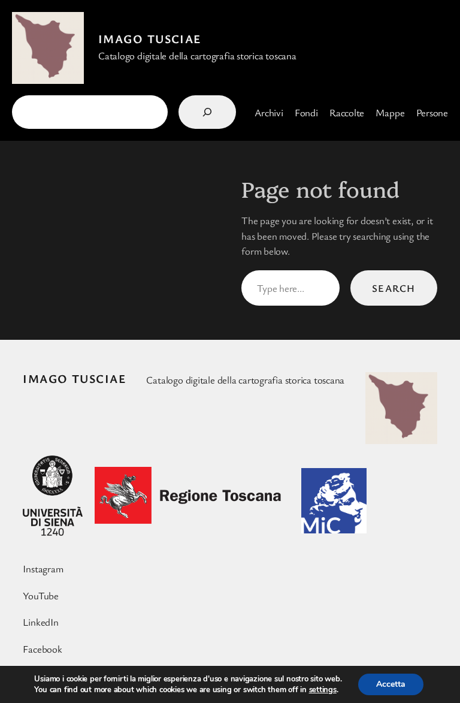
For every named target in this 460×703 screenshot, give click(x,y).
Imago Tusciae (149, 39)
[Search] (207, 112)
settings (323, 689)
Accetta (390, 684)
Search (394, 288)
